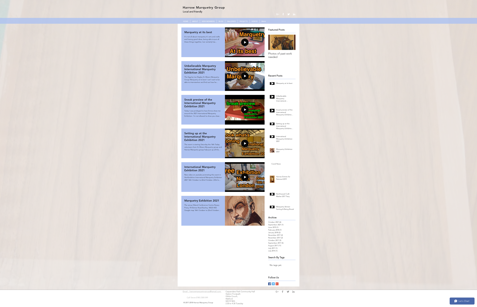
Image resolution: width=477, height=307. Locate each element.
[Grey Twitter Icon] (288, 291)
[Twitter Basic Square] (273, 283)
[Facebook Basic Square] (269, 283)
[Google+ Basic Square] (277, 283)
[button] (231, 21)
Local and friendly (192, 11)
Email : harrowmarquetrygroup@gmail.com (202, 291)
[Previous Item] (272, 42)
